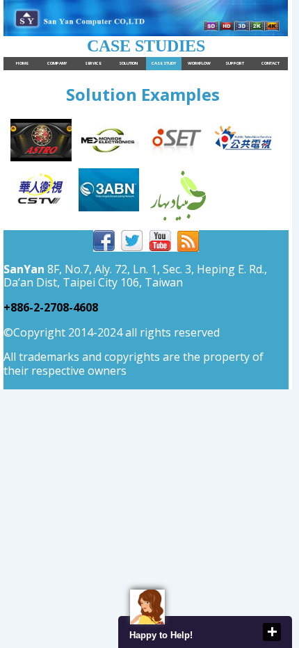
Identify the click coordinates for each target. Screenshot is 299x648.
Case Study (164, 63)
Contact (270, 63)
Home (22, 63)
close (272, 632)
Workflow (199, 63)
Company (57, 63)
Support (234, 63)
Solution (128, 63)
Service (93, 63)
